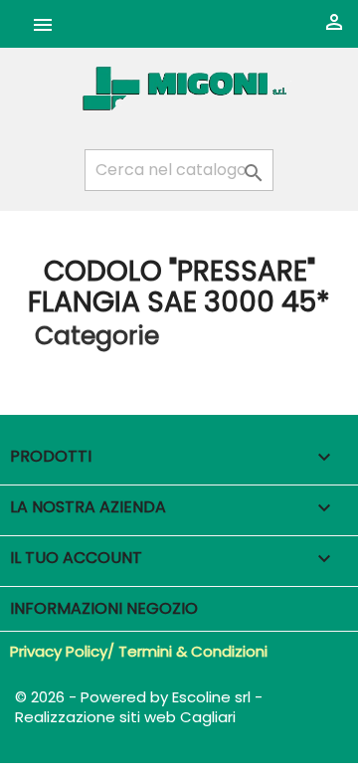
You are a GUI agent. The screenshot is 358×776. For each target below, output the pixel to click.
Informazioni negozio (104, 608)
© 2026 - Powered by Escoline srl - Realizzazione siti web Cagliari (139, 706)
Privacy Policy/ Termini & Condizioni (139, 651)
